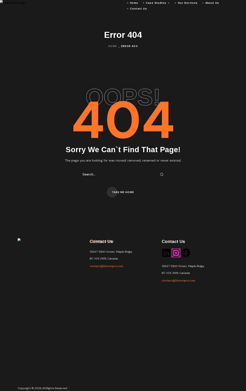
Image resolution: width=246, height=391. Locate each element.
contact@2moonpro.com (106, 266)
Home (112, 46)
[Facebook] (185, 252)
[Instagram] (175, 252)
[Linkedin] (166, 252)
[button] (123, 192)
